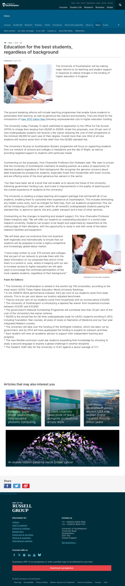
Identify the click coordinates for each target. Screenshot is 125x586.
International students (22, 541)
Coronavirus (57, 25)
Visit (78, 3)
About (73, 3)
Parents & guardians (21, 538)
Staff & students (19, 525)
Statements (79, 31)
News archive (9, 31)
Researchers (18, 531)
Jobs (105, 582)
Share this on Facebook (4, 485)
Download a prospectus (61, 568)
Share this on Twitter (16, 486)
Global (110, 7)
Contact (110, 3)
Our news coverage (26, 31)
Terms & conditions (84, 582)
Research (88, 7)
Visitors (15, 522)
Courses (63, 7)
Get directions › (69, 542)
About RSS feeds (66, 31)
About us (89, 25)
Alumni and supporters (74, 25)
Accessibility (29, 582)
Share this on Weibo (26, 486)
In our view (40, 31)
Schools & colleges (21, 528)
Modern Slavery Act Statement (62, 582)
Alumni (83, 3)
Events (104, 3)
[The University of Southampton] (10, 5)
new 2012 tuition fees (33, 119)
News (98, 3)
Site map (17, 582)
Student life (17, 25)
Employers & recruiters (22, 535)
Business (100, 7)
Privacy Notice (42, 582)
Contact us (51, 31)
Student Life (76, 7)
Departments (91, 3)
